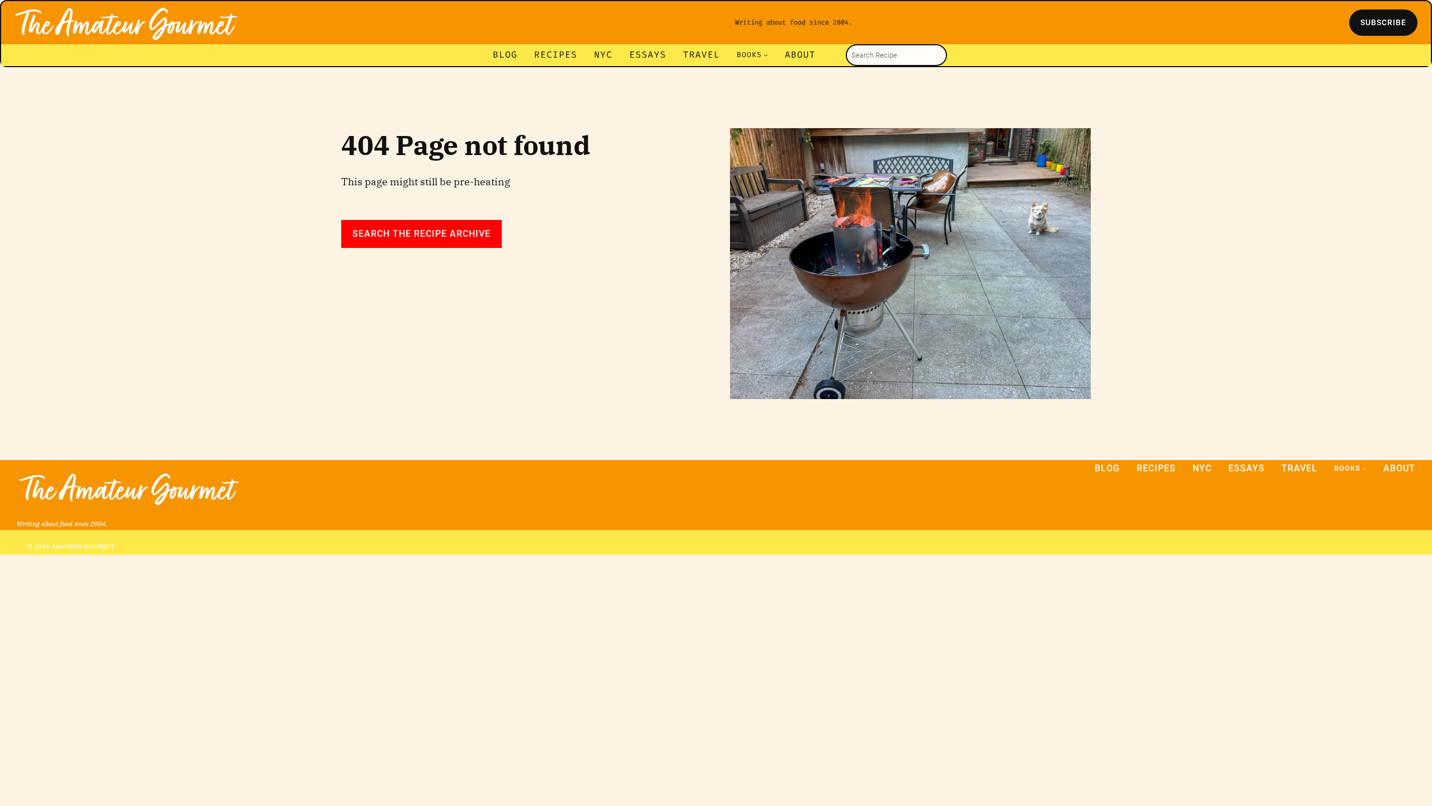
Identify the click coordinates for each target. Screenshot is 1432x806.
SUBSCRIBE (1383, 22)
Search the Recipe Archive (421, 233)
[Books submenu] (766, 55)
